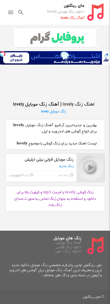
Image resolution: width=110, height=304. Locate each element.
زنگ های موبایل (68, 238)
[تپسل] (3, 54)
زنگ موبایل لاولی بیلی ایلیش (49, 160)
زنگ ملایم (66, 166)
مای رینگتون (74, 6)
